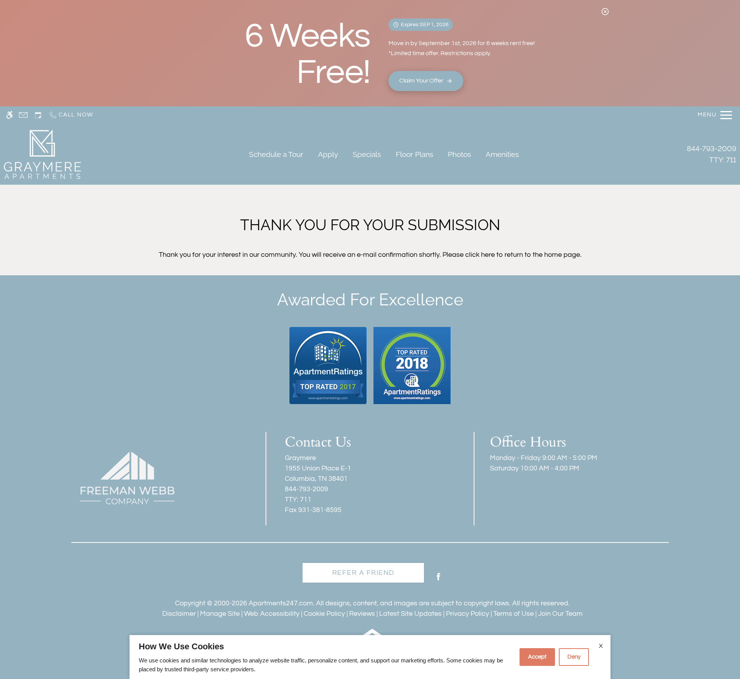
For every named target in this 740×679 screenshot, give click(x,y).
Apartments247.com (281, 603)
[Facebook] (438, 579)
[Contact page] (23, 115)
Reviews (362, 613)
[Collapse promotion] (605, 12)
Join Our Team (560, 613)
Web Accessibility (271, 613)
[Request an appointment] (38, 115)
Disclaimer (179, 613)
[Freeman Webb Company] (127, 477)
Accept (537, 657)
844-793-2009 (711, 154)
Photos (459, 154)
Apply (328, 154)
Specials (367, 154)
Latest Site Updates (410, 613)
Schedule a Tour (276, 154)
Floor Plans (414, 154)
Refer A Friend (363, 572)
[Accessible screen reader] (9, 115)
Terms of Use (513, 613)
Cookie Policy (324, 613)
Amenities (502, 154)
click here (480, 254)
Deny (573, 657)
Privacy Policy (467, 613)
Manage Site (220, 613)
